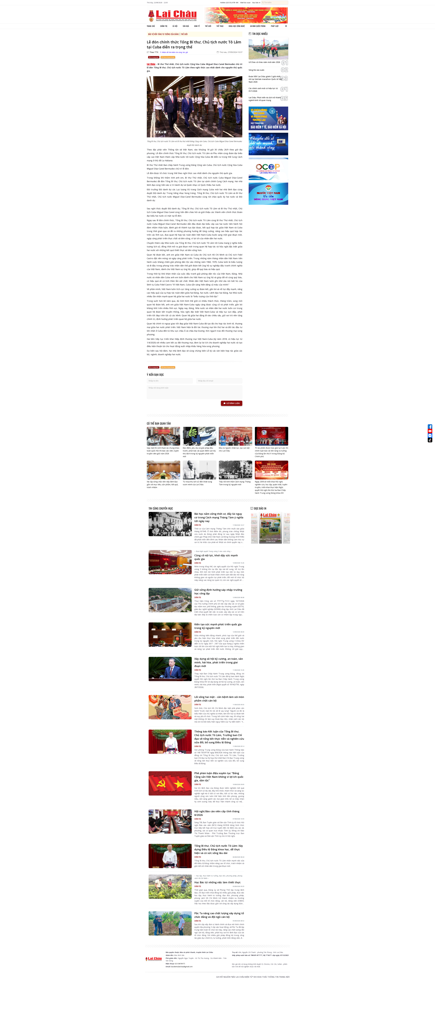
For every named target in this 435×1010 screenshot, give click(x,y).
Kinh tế (197, 26)
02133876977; (180, 964)
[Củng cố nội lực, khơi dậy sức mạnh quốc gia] (170, 562)
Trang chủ (151, 26)
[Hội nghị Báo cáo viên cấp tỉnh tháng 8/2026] (170, 821)
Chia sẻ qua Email (168, 57)
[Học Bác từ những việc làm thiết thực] (170, 887)
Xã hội (175, 26)
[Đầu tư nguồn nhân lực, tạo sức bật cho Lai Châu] (235, 436)
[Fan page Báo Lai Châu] (430, 426)
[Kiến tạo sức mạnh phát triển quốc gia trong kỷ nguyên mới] (170, 634)
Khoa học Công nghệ (237, 26)
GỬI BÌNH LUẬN (233, 403)
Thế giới (208, 26)
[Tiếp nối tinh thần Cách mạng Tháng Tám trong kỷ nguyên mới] (235, 470)
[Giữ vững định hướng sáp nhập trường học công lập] (170, 600)
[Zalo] (430, 435)
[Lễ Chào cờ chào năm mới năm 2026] (268, 48)
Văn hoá (186, 26)
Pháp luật (275, 26)
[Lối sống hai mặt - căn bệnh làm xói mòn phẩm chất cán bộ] (170, 707)
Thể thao (219, 26)
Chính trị (163, 26)
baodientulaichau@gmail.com (182, 966)
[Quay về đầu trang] (430, 1004)
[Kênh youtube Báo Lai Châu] (430, 431)
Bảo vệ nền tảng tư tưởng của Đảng (163, 34)
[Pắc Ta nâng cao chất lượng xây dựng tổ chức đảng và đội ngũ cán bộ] (170, 923)
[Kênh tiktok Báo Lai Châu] (430, 440)
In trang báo (154, 57)
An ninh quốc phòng (258, 26)
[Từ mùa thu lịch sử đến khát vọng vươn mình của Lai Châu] (199, 470)
